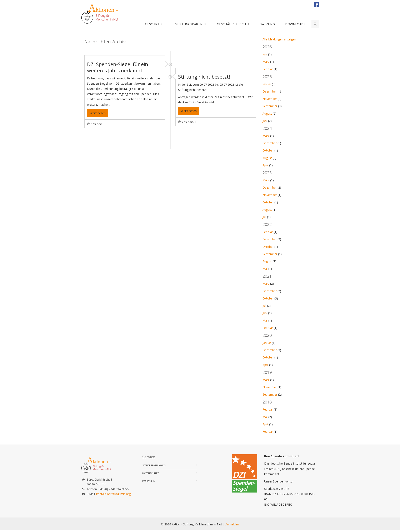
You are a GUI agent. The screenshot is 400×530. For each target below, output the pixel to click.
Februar (267, 69)
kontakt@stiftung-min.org (113, 494)
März (265, 62)
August (267, 113)
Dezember (269, 91)
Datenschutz (150, 473)
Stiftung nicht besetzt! (204, 76)
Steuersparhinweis (153, 465)
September (269, 106)
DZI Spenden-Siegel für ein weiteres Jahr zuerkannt (117, 67)
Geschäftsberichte (233, 24)
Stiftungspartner (190, 24)
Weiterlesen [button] (98, 113)
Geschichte (155, 24)
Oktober (268, 150)
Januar (266, 84)
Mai (265, 269)
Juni (264, 54)
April (265, 165)
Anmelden (232, 524)
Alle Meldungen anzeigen (279, 39)
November (269, 99)
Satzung (267, 24)
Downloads (295, 24)
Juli (264, 217)
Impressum (148, 481)
